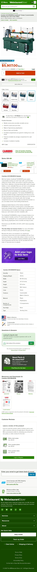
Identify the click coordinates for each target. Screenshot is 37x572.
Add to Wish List (18, 84)
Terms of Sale (18, 552)
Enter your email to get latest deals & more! (17, 471)
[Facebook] (11, 509)
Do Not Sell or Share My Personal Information (18, 563)
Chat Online (10, 544)
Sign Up (32, 474)
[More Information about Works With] (11, 158)
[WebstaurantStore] (18, 499)
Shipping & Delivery (26, 544)
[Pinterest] (20, 509)
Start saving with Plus (12, 484)
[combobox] (18, 6)
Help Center (18, 534)
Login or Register (18, 457)
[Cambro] (7, 151)
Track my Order (18, 539)
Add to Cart (7, 171)
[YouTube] (6, 509)
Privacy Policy (22, 350)
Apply (33, 80)
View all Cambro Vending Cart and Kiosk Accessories (23, 151)
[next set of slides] (35, 167)
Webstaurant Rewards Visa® (14, 80)
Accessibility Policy (18, 560)
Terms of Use (14, 350)
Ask (31, 343)
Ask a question (13, 20)
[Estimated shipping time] (28, 117)
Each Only (4, 63)
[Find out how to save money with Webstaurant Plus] (1, 163)
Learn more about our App (14, 493)
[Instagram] (2, 509)
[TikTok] (15, 509)
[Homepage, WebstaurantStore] (18, 2)
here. (28, 230)
